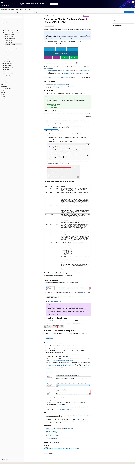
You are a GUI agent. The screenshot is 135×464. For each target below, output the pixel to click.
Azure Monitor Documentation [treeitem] (7, 19)
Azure (48, 15)
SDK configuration (52, 320)
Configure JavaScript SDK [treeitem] (9, 46)
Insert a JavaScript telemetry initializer (53, 434)
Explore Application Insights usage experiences (55, 429)
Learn (45, 15)
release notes (55, 437)
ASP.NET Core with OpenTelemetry (54, 104)
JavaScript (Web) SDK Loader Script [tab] (51, 130)
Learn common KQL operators (66, 409)
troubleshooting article (85, 415)
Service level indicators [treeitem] (7, 76)
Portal (122, 12)
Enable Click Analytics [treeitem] (9, 49)
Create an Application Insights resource (66, 86)
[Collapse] (22, 15)
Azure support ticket (64, 418)
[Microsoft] (2, 9)
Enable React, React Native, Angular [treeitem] (11, 48)
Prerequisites (115, 17)
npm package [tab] (60, 130)
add (68, 70)
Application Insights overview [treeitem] (9, 34)
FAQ (69, 416)
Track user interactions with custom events (54, 432)
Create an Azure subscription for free (61, 84)
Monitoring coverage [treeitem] (6, 75)
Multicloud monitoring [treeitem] (7, 78)
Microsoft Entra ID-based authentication (66, 309)
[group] (68, 152)
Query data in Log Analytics (51, 438)
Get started (115, 19)
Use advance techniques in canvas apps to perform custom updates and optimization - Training (61, 448)
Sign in (132, 9)
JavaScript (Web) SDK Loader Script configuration (70, 161)
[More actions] (90, 16)
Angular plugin (49, 340)
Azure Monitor (53, 15)
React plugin (48, 337)
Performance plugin (62, 77)
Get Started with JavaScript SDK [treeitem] (11, 44)
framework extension (57, 70)
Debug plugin (52, 77)
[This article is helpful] (121, 25)
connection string (82, 292)
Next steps (115, 21)
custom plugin (59, 78)
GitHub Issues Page (82, 419)
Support (114, 20)
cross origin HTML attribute (80, 228)
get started (83, 70)
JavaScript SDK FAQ (69, 428)
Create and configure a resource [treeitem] (10, 38)
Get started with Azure (129, 12)
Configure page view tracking (52, 431)
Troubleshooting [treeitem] (8, 53)
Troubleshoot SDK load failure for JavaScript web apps (62, 360)
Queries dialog (60, 402)
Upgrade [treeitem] (7, 51)
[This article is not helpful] (123, 25)
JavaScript (57, 87)
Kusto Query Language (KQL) (82, 407)
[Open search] (130, 9)
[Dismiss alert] (133, 2)
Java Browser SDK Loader (52, 107)
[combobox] (11, 17)
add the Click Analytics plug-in (69, 73)
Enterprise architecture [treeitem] (7, 80)
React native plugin (49, 338)
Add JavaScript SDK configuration (52, 435)
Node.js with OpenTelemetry (53, 105)
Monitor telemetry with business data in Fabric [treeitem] (11, 30)
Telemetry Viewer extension (54, 421)
